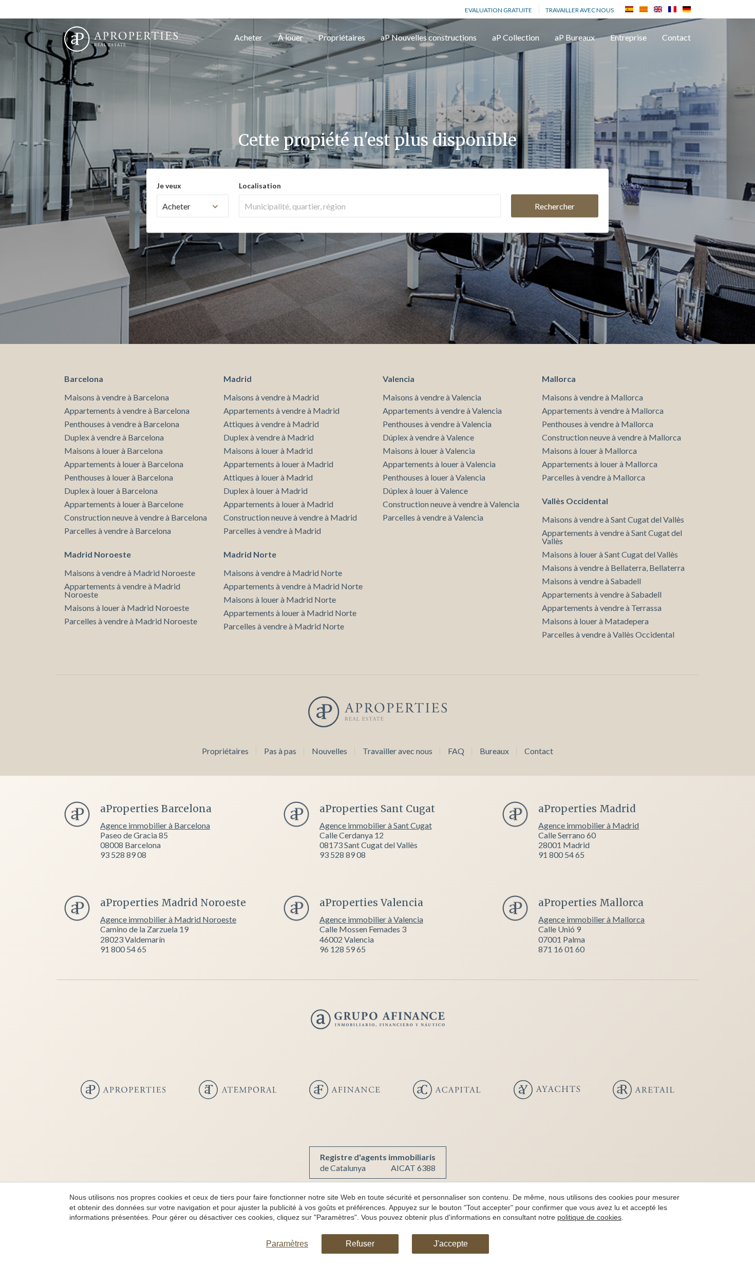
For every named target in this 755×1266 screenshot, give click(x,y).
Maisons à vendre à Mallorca (592, 397)
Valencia (398, 378)
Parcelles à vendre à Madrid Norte (283, 626)
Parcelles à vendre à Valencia (433, 517)
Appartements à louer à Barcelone (123, 504)
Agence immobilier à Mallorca (591, 919)
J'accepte (450, 1243)
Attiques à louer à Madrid (268, 477)
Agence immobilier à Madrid (588, 825)
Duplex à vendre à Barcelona (114, 437)
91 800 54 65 (561, 854)
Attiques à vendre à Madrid (271, 424)
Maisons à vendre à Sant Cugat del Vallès (613, 519)
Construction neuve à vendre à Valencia (451, 504)
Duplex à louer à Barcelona (111, 490)
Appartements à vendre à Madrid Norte (293, 586)
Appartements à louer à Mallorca (599, 464)
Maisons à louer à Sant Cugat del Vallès (610, 554)
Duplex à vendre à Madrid (268, 437)
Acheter (248, 37)
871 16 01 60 (561, 949)
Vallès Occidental (575, 501)
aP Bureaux (575, 37)
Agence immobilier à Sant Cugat (375, 825)
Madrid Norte (249, 554)
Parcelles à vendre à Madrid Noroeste (130, 621)
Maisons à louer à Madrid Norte (279, 599)
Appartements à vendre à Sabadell (602, 594)
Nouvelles (329, 751)
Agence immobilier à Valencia (371, 919)
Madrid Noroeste (97, 554)
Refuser (360, 1243)
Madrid (237, 378)
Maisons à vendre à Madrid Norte (282, 573)
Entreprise (628, 37)
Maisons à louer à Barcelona (113, 450)
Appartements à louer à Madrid (278, 464)
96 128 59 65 (342, 949)
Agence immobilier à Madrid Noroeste (168, 919)
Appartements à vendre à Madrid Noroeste (122, 590)
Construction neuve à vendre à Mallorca (611, 437)
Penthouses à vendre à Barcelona (121, 424)
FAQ (456, 751)
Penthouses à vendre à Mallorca (597, 424)
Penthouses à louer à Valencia (434, 477)
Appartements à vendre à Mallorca (603, 410)
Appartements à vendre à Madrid (281, 410)
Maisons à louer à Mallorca (589, 450)
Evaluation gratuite (498, 10)
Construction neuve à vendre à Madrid (290, 517)
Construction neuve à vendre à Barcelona (135, 517)
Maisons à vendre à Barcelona (116, 397)
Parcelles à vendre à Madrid (272, 530)
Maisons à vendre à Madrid (271, 397)
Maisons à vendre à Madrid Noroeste (129, 573)
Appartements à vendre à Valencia (442, 410)
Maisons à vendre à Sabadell (591, 581)
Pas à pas (280, 751)
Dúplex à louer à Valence (425, 490)
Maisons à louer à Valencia (429, 450)
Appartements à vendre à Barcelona (127, 410)
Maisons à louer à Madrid (268, 450)
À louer (290, 37)
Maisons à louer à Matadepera (595, 621)
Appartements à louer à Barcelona (123, 464)
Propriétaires (341, 37)
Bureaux (494, 751)
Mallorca (559, 378)
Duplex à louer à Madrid (265, 490)
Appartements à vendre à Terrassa (602, 607)
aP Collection (515, 37)
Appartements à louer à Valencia (439, 464)
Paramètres (287, 1243)
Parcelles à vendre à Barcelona (117, 530)
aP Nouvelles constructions (429, 37)
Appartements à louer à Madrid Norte (289, 613)
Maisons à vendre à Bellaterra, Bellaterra (613, 567)
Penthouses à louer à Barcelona (118, 477)
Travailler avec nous (579, 10)
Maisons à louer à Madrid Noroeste (126, 607)
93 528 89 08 (123, 854)
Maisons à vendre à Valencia (432, 397)
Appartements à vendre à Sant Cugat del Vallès (612, 537)
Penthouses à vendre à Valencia (437, 424)
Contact (676, 37)
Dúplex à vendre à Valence (428, 437)
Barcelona (83, 378)
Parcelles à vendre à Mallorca (593, 477)
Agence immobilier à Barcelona (155, 825)
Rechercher (555, 205)
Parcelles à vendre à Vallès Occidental (608, 634)
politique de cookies (589, 1217)
